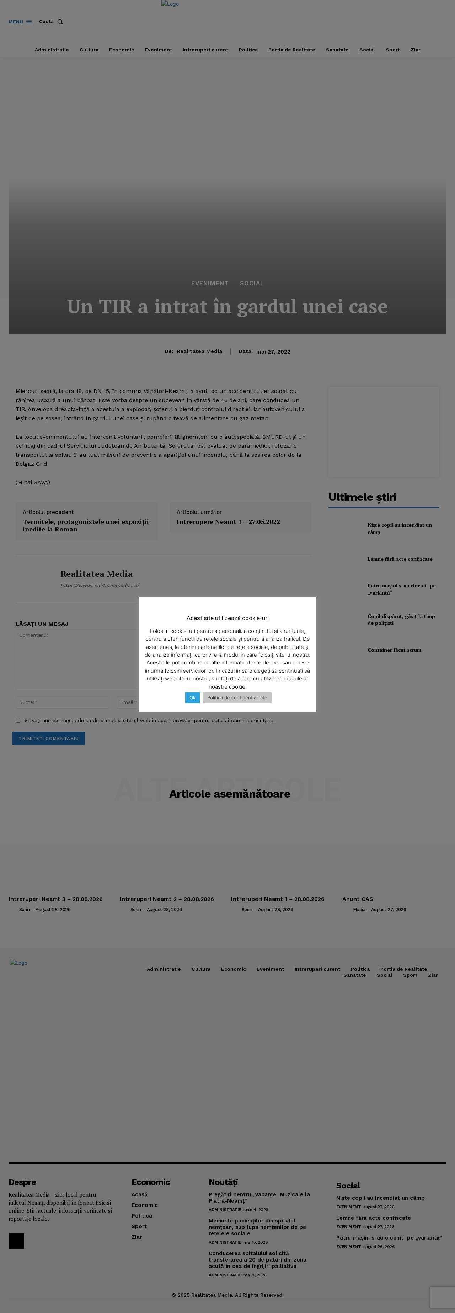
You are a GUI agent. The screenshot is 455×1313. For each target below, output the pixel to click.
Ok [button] (192, 697)
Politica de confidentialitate (237, 697)
